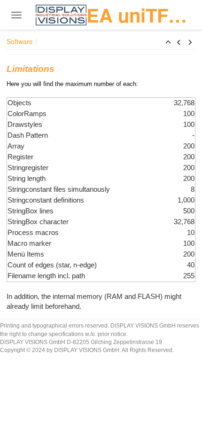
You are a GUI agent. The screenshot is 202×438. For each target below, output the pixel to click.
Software (20, 41)
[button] (168, 42)
